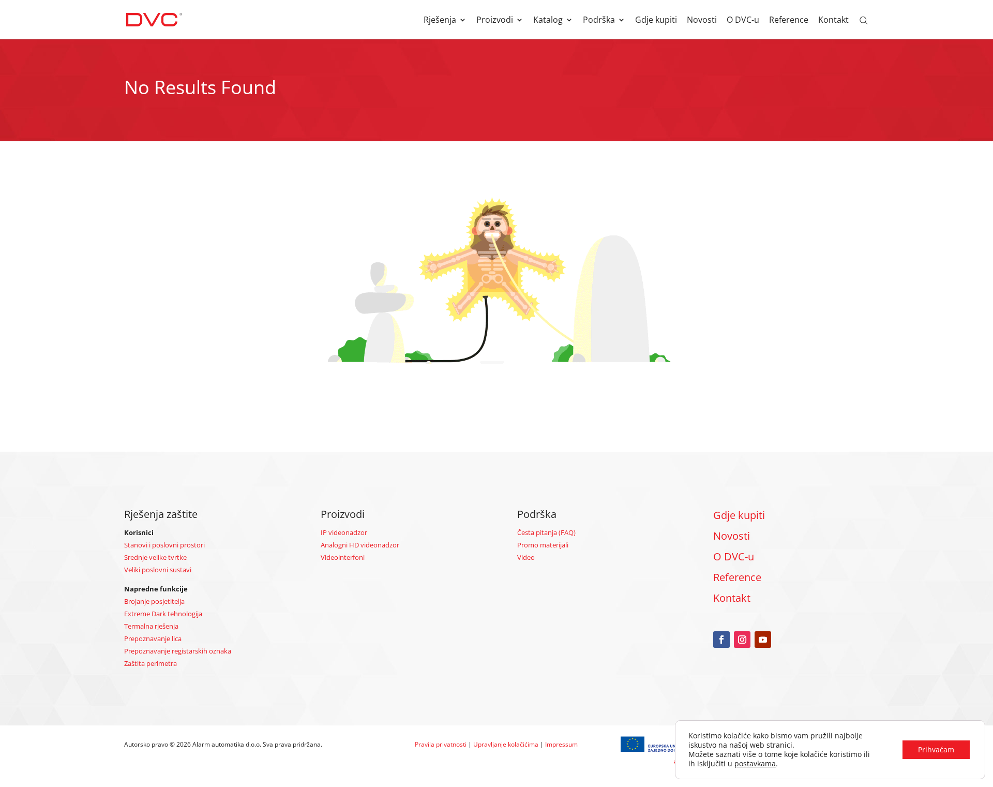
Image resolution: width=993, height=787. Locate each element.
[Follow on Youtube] (763, 639)
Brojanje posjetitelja (154, 601)
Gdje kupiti (656, 20)
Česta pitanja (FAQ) (546, 532)
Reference (788, 20)
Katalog (548, 20)
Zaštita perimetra (150, 663)
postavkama (755, 763)
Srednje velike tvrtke (155, 557)
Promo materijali (542, 545)
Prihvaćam (936, 749)
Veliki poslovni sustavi (157, 569)
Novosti (702, 20)
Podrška (599, 20)
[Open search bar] (864, 19)
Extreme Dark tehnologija (163, 613)
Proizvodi (494, 20)
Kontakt (833, 20)
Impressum (561, 744)
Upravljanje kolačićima (505, 744)
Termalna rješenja (151, 626)
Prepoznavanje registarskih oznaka (177, 651)
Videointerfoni (343, 557)
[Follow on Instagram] (742, 639)
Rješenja (440, 20)
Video (526, 557)
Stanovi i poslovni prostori (164, 545)
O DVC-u (743, 20)
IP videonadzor (344, 532)
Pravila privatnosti (441, 744)
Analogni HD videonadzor (360, 545)
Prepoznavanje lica (153, 638)
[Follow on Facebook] (721, 639)
